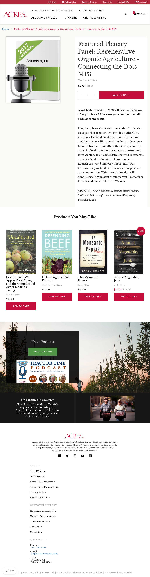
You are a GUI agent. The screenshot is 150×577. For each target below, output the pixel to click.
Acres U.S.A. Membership (44, 487)
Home (6, 29)
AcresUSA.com (38, 471)
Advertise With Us (40, 497)
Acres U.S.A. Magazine (42, 482)
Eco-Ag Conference (91, 10)
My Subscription (69, 2)
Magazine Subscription (43, 511)
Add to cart (21, 306)
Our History (37, 476)
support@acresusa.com (44, 553)
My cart (140, 14)
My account (142, 2)
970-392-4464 (38, 547)
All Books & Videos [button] (44, 17)
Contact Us (107, 2)
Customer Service (89, 2)
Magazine (71, 17)
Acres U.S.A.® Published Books (51, 10)
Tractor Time (43, 351)
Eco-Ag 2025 (123, 2)
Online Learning (94, 17)
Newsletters (36, 532)
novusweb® (126, 572)
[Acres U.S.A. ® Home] (15, 14)
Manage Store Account (43, 516)
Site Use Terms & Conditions (88, 572)
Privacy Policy (38, 492)
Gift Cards (52, 2)
